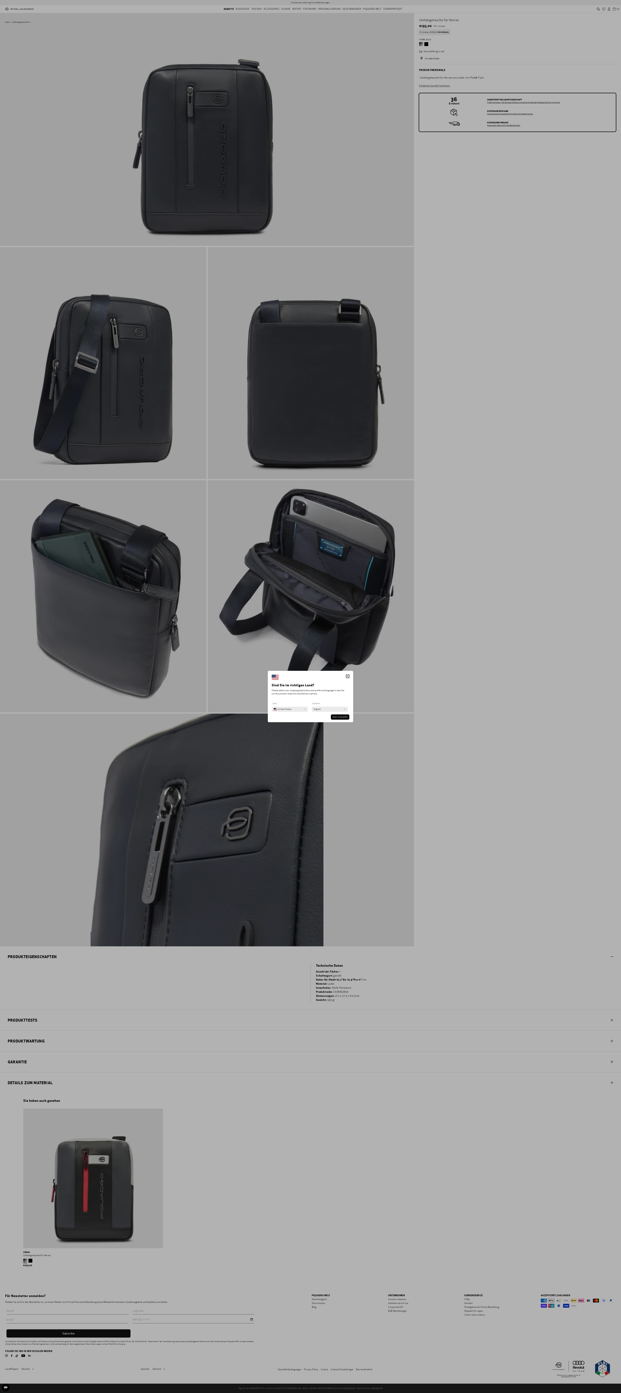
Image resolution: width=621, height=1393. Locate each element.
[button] (347, 676)
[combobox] (282, 709)
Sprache (316, 703)
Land (274, 703)
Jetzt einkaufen (340, 717)
